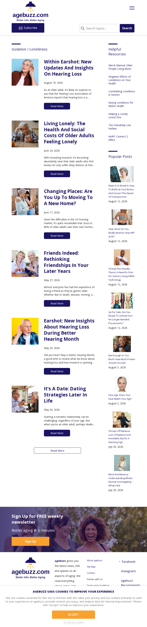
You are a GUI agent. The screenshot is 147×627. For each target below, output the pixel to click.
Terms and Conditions (98, 585)
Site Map (91, 566)
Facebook (128, 561)
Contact (91, 573)
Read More (57, 450)
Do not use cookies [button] (74, 622)
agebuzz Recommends (128, 582)
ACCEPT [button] (73, 615)
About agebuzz (94, 560)
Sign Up (30, 541)
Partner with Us (94, 579)
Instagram (128, 571)
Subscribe (30, 28)
